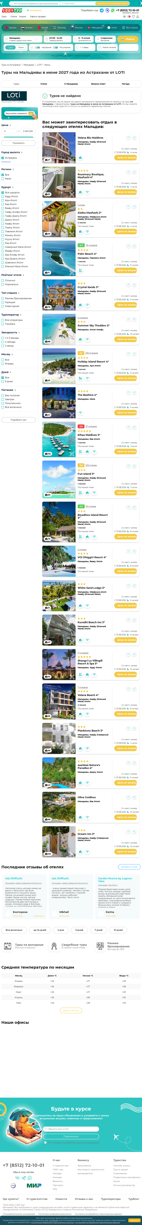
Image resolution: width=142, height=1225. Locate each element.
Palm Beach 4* (87, 253)
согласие (53, 1220)
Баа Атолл (95, 439)
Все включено (13, 407)
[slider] (3, 137)
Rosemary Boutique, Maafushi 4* (91, 176)
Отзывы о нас (84, 1199)
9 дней (9, 381)
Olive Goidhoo (87, 797)
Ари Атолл (95, 365)
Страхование (120, 1173)
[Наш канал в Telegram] (23, 1178)
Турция (12, 28)
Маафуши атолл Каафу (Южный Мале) (92, 218)
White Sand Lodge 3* (91, 587)
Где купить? (11, 1199)
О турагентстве (61, 1165)
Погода (125, 84)
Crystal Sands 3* (88, 287)
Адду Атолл (96, 667)
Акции (116, 1181)
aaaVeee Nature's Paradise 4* (89, 767)
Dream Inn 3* (86, 834)
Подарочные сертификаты (127, 1177)
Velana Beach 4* (88, 695)
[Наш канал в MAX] (30, 1178)
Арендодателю (85, 1173)
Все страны (132, 28)
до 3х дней (40, 930)
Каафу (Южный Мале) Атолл (92, 143)
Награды (57, 1173)
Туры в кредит (120, 1169)
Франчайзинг (84, 1165)
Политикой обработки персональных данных (52, 1222)
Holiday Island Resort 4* (93, 361)
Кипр (114, 28)
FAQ (55, 1189)
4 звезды (10, 342)
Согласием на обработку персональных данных (97, 1222)
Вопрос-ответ (98, 84)
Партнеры (58, 1185)
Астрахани (73, 106)
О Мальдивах (71, 84)
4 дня (61, 930)
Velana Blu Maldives (90, 137)
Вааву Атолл (96, 561)
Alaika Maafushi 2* (90, 212)
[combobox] (129, 47)
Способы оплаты (121, 1165)
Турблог (133, 1199)
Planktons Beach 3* (90, 730)
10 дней (118, 930)
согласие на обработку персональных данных (38, 3)
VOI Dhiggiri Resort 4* (92, 557)
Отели (43, 84)
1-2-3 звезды (12, 338)
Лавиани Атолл (98, 258)
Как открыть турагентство (91, 1169)
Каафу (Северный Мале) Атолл (93, 735)
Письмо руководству (124, 1185)
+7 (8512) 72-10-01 (127, 10)
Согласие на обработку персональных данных (98, 1214)
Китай (45, 28)
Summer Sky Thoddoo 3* (94, 325)
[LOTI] (19, 96)
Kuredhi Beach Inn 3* (91, 622)
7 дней (98, 930)
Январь (9, 363)
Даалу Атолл (96, 772)
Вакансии (58, 1181)
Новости (61, 1199)
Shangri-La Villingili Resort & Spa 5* (90, 662)
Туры (4, 16)
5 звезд (9, 345)
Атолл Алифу (96, 329)
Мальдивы (97, 28)
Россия (78, 28)
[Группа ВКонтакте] (17, 1178)
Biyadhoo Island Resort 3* (93, 516)
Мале (92, 399)
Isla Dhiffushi (13, 878)
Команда (57, 1177)
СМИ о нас (58, 1169)
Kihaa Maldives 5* (89, 435)
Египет (29, 28)
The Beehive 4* (87, 395)
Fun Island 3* (86, 473)
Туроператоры (111, 1199)
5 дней (79, 930)
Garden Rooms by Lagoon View (115, 880)
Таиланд (61, 28)
